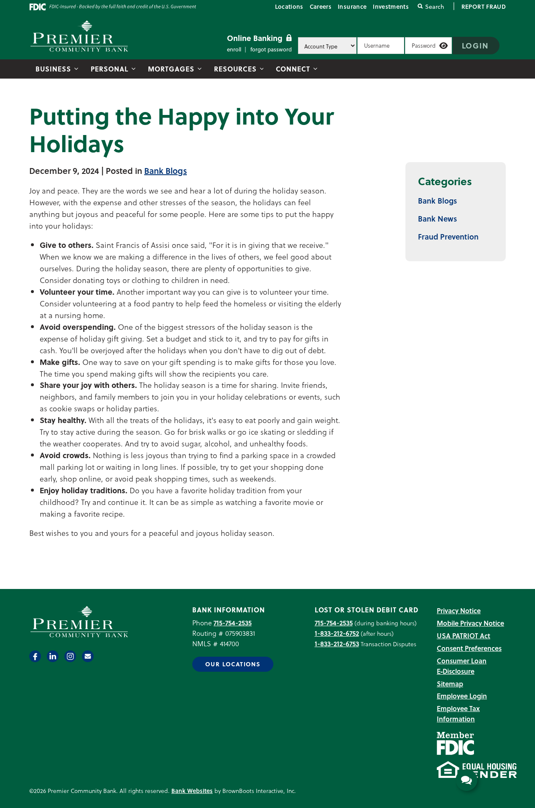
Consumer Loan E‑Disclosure (462, 666)
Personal (109, 69)
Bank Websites (192, 790)
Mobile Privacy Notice (470, 623)
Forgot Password (271, 49)
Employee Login (462, 696)
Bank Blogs (165, 170)
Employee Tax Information (458, 713)
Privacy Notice (459, 610)
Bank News (437, 218)
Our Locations (232, 664)
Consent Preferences (469, 648)
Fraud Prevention (448, 236)
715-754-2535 (233, 622)
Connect (293, 69)
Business (53, 69)
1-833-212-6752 (337, 633)
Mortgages (171, 69)
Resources (235, 69)
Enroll (234, 49)
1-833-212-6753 (337, 643)
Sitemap (450, 683)
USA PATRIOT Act (463, 635)
